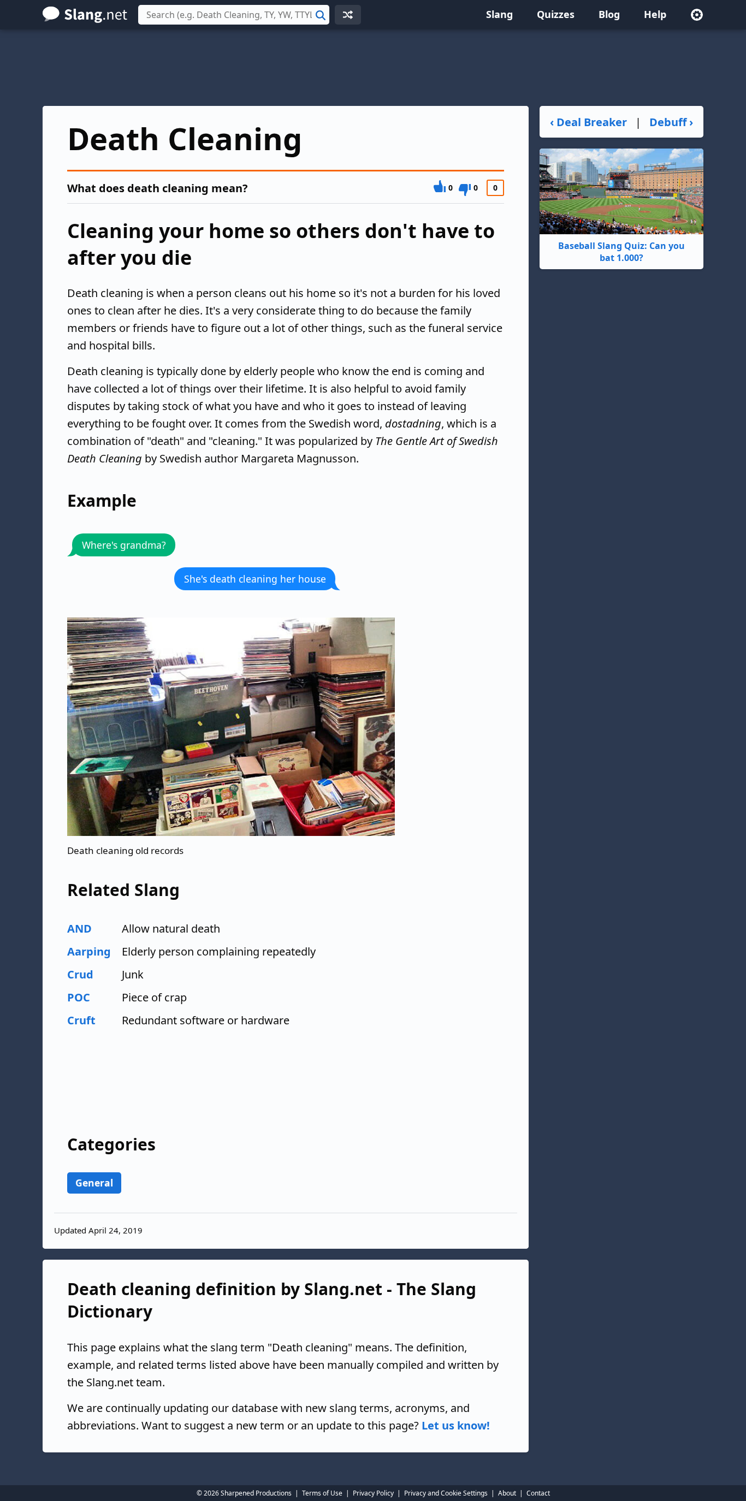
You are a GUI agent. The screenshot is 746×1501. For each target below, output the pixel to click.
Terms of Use (322, 1493)
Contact (538, 1493)
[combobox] (233, 15)
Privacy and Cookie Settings (446, 1493)
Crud (80, 974)
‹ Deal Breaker (588, 122)
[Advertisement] (373, 67)
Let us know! (456, 1425)
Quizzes (556, 14)
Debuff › (671, 122)
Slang (499, 14)
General (94, 1182)
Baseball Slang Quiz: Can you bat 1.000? (621, 252)
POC (78, 997)
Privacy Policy (373, 1493)
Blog (609, 14)
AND (79, 928)
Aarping (89, 951)
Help (655, 14)
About (507, 1493)
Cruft (81, 1020)
